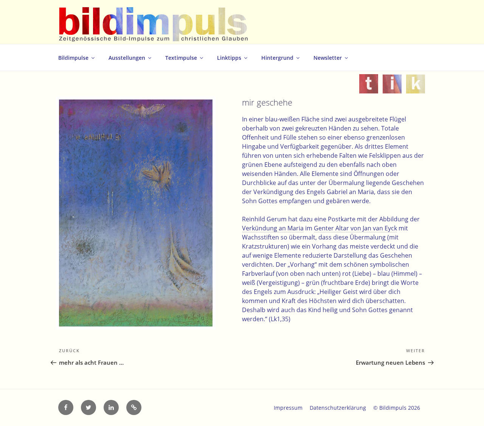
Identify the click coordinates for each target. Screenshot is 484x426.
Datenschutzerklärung (338, 407)
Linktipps (229, 57)
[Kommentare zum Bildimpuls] (415, 89)
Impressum (288, 407)
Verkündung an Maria (273, 228)
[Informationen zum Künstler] (392, 89)
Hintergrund (277, 57)
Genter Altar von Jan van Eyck (355, 228)
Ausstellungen (127, 57)
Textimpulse (181, 57)
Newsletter (327, 57)
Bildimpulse (73, 57)
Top (466, 408)
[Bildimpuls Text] (368, 89)
